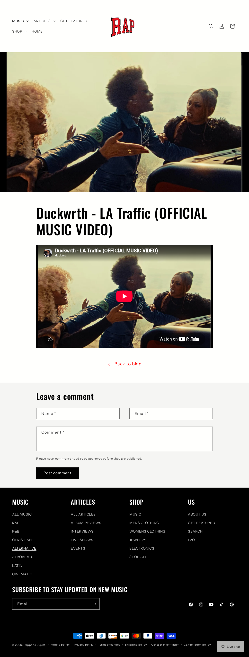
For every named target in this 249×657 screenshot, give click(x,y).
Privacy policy (84, 644)
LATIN (17, 565)
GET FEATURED (201, 523)
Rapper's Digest (35, 645)
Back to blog (128, 364)
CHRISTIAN (22, 540)
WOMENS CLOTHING (147, 531)
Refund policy (60, 644)
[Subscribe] (94, 604)
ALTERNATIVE (24, 548)
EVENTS (78, 548)
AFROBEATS (22, 557)
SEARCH (195, 531)
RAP (15, 523)
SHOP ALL (138, 557)
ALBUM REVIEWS (86, 523)
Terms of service (109, 644)
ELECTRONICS (141, 548)
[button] (20, 21)
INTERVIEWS (82, 531)
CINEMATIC (22, 574)
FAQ (191, 540)
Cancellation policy (197, 644)
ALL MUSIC (22, 514)
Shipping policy (136, 644)
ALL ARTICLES (83, 514)
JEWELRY (137, 540)
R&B (15, 531)
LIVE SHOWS (82, 540)
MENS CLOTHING (144, 523)
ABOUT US (197, 514)
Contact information (165, 644)
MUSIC (135, 514)
